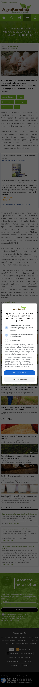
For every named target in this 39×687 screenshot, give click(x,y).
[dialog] (19, 343)
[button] (19, 340)
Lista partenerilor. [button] (22, 354)
